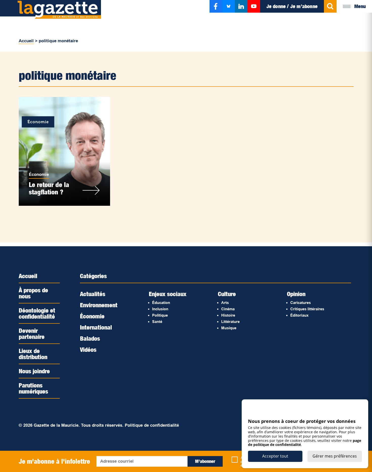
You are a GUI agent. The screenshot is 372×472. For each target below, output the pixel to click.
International (96, 327)
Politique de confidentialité (152, 425)
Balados (90, 338)
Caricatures (300, 302)
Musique (228, 328)
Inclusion (160, 309)
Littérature (230, 321)
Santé (157, 321)
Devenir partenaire (32, 333)
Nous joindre (34, 371)
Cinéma (228, 309)
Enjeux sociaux (168, 293)
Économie (39, 174)
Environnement (98, 305)
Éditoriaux (299, 315)
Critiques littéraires (307, 309)
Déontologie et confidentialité (37, 313)
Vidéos (88, 349)
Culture (227, 293)
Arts (225, 302)
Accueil (26, 40)
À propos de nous (33, 293)
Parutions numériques (33, 388)
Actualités (92, 293)
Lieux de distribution (33, 353)
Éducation (161, 302)
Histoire (228, 315)
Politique (160, 315)
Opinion (296, 293)
